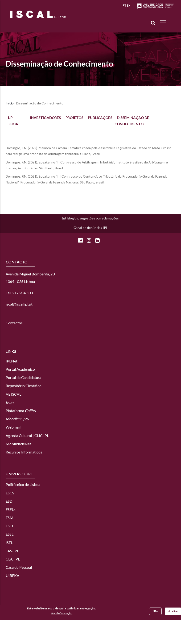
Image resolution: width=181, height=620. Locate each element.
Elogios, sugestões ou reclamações (93, 218)
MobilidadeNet (18, 443)
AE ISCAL (13, 394)
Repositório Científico (23, 385)
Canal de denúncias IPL (91, 228)
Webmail (13, 427)
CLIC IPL (41, 435)
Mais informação (61, 613)
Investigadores (45, 117)
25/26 (17, 419)
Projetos (74, 117)
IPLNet (11, 361)
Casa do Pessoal (19, 567)
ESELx (11, 509)
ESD (9, 501)
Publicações (100, 117)
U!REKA (12, 575)
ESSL (9, 534)
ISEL (9, 542)
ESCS (10, 493)
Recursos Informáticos (24, 452)
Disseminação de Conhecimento (59, 63)
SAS (9, 550)
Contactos (14, 323)
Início (10, 103)
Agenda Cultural (19, 435)
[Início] (38, 14)
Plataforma (21, 410)
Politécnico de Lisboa (23, 484)
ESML (10, 517)
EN (129, 5)
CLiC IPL (13, 559)
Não (155, 611)
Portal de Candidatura (23, 377)
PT (124, 5)
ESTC (10, 526)
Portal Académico (20, 369)
